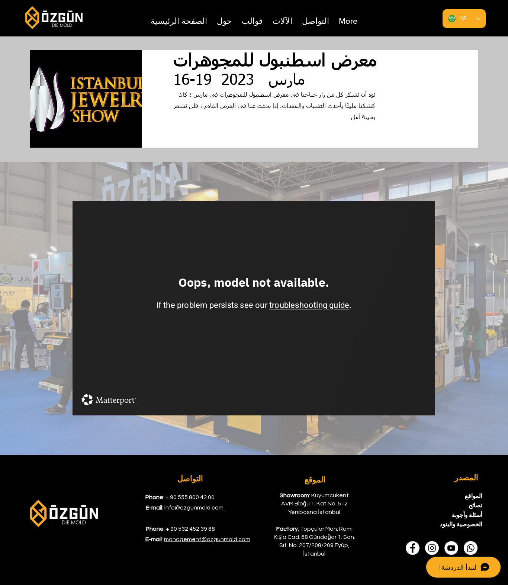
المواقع (473, 496)
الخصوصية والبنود (461, 524)
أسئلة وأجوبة (467, 515)
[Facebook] (412, 548)
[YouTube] (451, 548)
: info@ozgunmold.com (185, 508)
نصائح (475, 505)
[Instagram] (432, 548)
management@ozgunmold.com (207, 539)
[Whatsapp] (471, 548)
